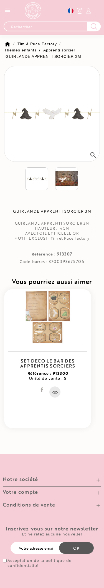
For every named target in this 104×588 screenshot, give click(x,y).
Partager (42, 389)
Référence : (43, 254)
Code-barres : (33, 261)
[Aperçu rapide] (54, 392)
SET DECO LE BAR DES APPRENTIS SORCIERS (47, 363)
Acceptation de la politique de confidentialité (39, 563)
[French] (70, 11)
